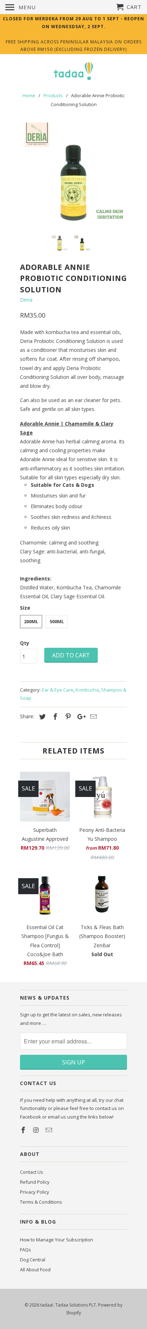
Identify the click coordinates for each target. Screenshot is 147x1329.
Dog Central (32, 1259)
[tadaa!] (73, 71)
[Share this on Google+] (79, 716)
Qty (24, 643)
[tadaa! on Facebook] (24, 1130)
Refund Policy (35, 1182)
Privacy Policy (34, 1192)
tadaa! (46, 1305)
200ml (31, 621)
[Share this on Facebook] (54, 716)
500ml (57, 621)
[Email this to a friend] (92, 716)
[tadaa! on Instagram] (37, 1130)
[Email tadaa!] (50, 1130)
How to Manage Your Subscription (56, 1239)
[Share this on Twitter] (41, 716)
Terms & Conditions (41, 1202)
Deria (26, 299)
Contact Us (31, 1172)
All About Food (35, 1269)
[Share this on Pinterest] (67, 716)
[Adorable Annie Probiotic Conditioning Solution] (73, 176)
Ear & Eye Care (58, 690)
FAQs (25, 1249)
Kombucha (87, 690)
